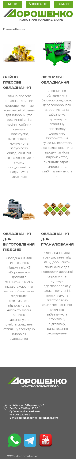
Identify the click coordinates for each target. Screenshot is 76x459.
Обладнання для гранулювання (57, 239)
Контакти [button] (39, 4)
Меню (13, 4)
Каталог (63, 4)
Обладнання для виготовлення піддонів (19, 242)
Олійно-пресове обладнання (17, 82)
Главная (8, 29)
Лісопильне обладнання (55, 80)
